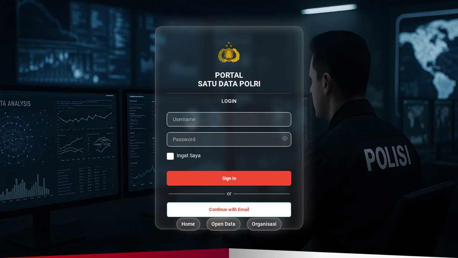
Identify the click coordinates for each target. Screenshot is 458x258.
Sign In (229, 178)
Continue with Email (229, 209)
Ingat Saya (189, 155)
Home (188, 224)
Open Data (223, 224)
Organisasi (264, 224)
